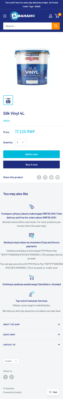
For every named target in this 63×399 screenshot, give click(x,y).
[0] (57, 16)
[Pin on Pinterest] (45, 177)
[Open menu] (4, 16)
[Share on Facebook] (39, 177)
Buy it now (31, 164)
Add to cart (31, 154)
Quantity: (8, 142)
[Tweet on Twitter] (51, 177)
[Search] (56, 26)
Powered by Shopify (12, 392)
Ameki (6, 120)
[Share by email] (57, 177)
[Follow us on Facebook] (5, 377)
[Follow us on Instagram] (11, 377)
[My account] (50, 16)
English (8, 361)
